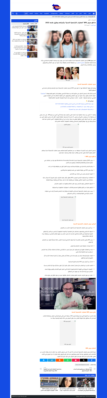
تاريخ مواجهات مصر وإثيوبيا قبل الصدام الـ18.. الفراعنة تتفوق (83, 369)
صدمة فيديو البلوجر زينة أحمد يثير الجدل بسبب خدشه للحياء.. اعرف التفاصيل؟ (67, 390)
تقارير (26, 13)
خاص (80, 13)
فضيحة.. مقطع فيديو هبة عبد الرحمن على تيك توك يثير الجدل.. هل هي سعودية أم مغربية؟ (20, 47)
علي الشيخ (93, 25)
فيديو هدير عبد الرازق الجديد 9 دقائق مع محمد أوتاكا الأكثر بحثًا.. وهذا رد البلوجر (20, 54)
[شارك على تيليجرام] (51, 360)
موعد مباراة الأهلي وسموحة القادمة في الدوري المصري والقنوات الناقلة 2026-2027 (69, 17)
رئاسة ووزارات (54, 13)
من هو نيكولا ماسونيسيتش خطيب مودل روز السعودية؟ (81, 109)
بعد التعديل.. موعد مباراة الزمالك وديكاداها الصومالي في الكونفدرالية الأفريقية (86, 390)
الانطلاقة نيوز (92, 396)
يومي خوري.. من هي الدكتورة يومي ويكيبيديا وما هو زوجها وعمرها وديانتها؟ (20, 34)
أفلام (73, 13)
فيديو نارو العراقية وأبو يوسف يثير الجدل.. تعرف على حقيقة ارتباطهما (19, 27)
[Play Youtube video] (40, 278)
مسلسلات (67, 13)
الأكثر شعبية (26, 24)
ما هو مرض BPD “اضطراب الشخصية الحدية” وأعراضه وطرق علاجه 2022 (70, 22)
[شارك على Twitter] (83, 360)
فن (76, 13)
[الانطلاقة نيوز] (53, 7)
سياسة (36, 13)
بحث (13, 13)
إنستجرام (43, 94)
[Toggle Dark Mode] (17, 13)
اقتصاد (31, 13)
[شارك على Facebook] (91, 360)
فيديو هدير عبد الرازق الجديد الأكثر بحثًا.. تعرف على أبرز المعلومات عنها (19, 40)
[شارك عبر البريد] (75, 360)
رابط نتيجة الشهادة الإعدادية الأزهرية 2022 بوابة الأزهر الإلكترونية (52, 369)
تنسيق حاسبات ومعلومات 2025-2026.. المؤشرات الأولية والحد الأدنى (49, 389)
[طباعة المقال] (43, 360)
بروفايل (61, 13)
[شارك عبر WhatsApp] (67, 360)
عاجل (89, 13)
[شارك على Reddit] (59, 360)
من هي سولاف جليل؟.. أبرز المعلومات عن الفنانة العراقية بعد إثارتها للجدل (76, 107)
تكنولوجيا (46, 13)
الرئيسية (93, 13)
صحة (41, 13)
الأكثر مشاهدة (33, 24)
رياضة (85, 13)
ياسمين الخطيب (81, 63)
